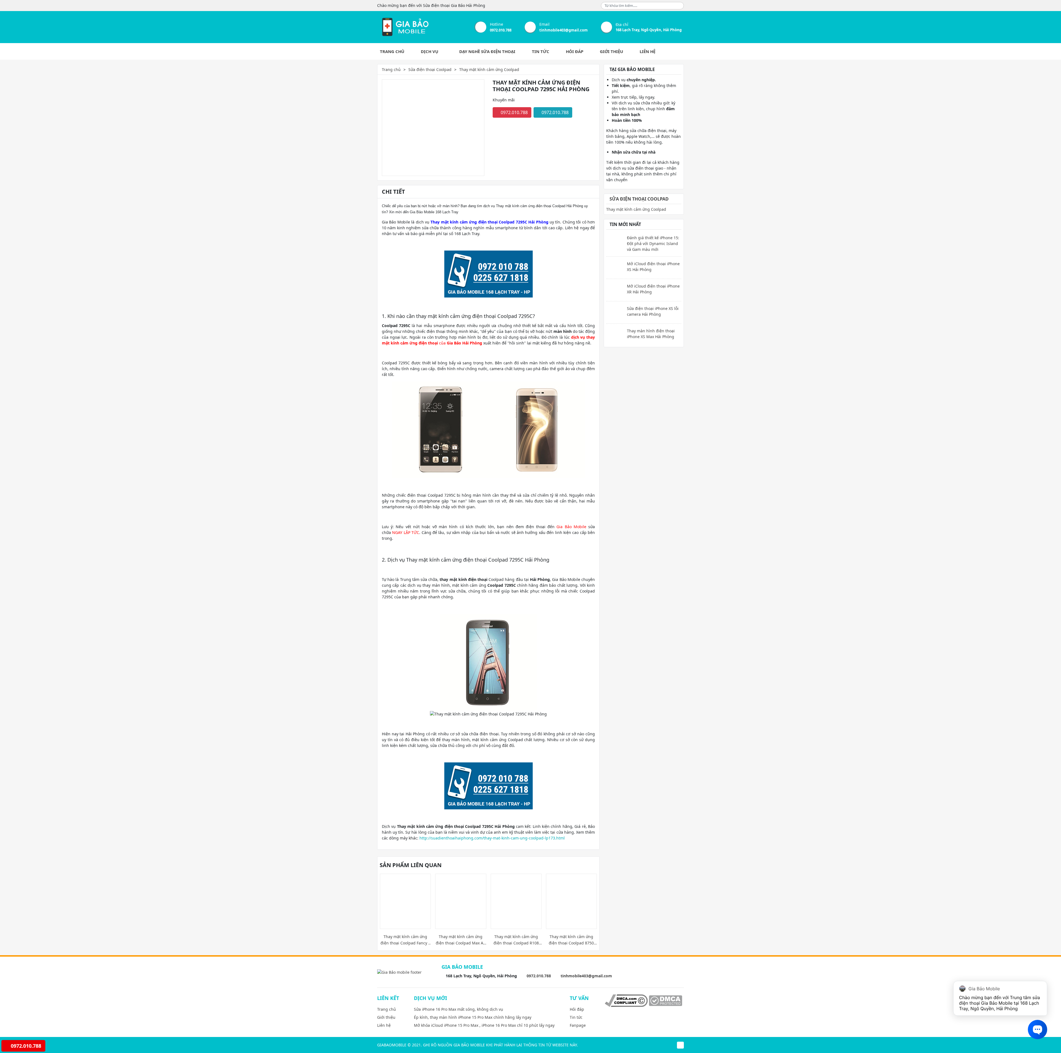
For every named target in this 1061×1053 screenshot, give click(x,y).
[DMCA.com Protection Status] (665, 1000)
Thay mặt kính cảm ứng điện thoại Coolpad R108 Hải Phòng (516, 940)
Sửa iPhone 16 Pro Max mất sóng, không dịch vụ (458, 1009)
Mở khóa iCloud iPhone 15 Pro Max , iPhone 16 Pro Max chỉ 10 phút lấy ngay (484, 1025)
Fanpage (578, 1025)
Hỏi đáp (574, 51)
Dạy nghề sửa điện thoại (487, 51)
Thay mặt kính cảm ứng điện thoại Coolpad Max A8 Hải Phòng (460, 940)
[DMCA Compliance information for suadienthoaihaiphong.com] (626, 1000)
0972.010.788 (500, 30)
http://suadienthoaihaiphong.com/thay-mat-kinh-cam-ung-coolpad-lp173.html (492, 838)
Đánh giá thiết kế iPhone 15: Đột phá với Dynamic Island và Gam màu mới (653, 243)
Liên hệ (647, 51)
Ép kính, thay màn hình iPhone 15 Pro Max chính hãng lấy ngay (472, 1017)
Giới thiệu (611, 51)
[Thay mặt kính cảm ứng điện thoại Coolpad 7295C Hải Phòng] (404, 27)
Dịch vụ (430, 51)
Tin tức (540, 51)
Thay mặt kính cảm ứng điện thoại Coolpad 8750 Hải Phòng (571, 940)
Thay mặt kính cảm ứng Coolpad (489, 69)
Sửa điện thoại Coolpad (429, 69)
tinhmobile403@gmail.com (563, 30)
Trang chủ (392, 51)
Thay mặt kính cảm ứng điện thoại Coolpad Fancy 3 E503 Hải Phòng (405, 940)
